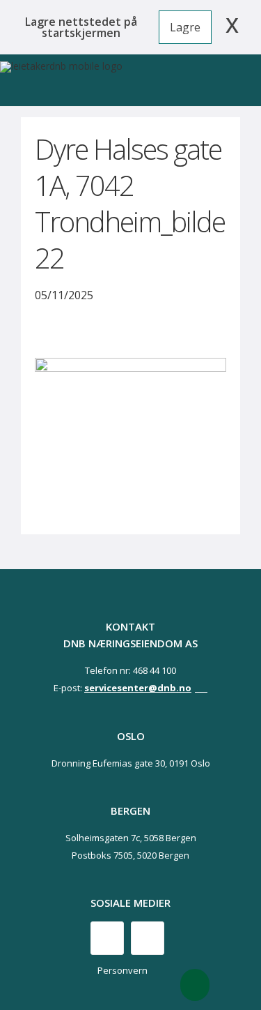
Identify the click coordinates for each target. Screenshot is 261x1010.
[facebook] (107, 938)
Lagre (185, 27)
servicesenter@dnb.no (137, 687)
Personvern (122, 970)
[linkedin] (147, 938)
